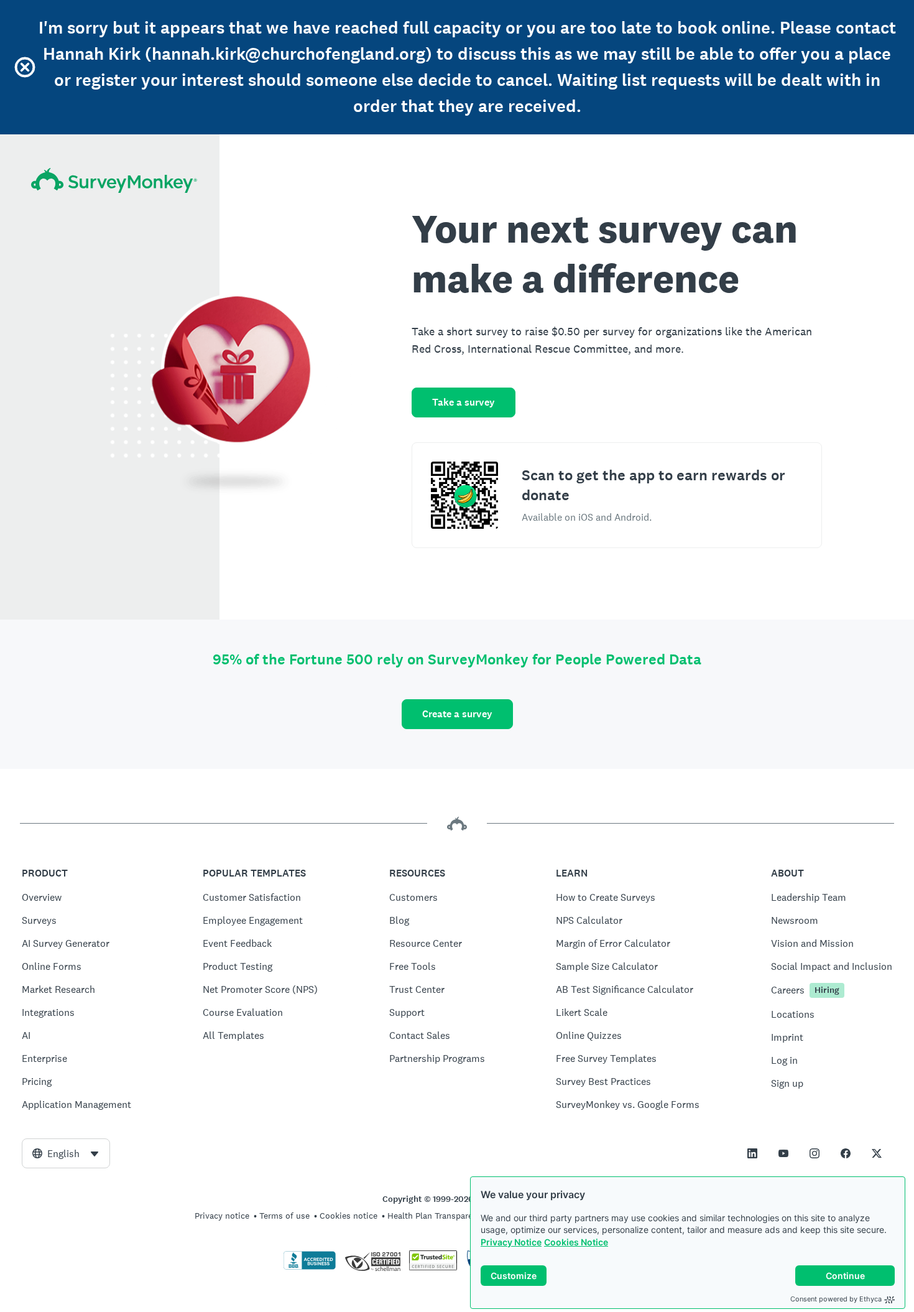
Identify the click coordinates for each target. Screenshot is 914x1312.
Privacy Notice (511, 1242)
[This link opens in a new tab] (752, 1153)
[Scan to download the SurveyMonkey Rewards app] (464, 495)
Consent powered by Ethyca (836, 1299)
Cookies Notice (576, 1242)
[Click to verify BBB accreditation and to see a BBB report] (310, 1267)
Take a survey (463, 402)
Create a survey (457, 713)
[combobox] (66, 1153)
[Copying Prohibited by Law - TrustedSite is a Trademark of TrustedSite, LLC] (433, 1267)
